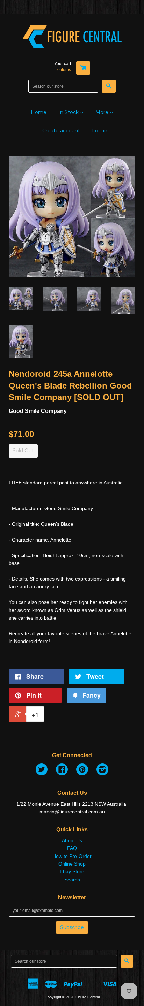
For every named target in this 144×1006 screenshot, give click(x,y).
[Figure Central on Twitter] (42, 770)
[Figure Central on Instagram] (102, 770)
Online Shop (72, 864)
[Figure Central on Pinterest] (82, 770)
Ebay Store (72, 871)
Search (72, 879)
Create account (61, 131)
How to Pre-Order (72, 856)
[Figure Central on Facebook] (62, 770)
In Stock (69, 112)
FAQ (72, 848)
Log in (99, 131)
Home (38, 112)
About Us (72, 840)
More (102, 112)
